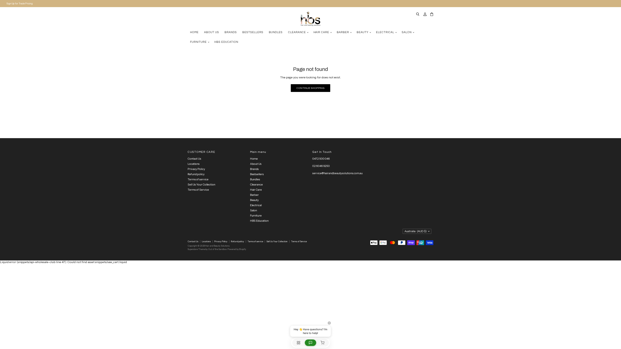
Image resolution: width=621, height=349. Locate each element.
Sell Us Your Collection (201, 184)
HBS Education (226, 42)
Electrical (385, 32)
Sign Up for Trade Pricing (19, 3)
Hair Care (321, 32)
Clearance (297, 32)
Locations (194, 163)
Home (194, 32)
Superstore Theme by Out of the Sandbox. (207, 249)
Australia (415, 231)
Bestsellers (252, 32)
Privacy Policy (196, 169)
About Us (211, 32)
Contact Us (194, 158)
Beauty (363, 32)
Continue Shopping (310, 88)
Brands (230, 32)
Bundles (276, 32)
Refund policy (196, 174)
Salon (407, 32)
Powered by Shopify (237, 249)
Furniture (198, 42)
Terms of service (198, 179)
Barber (343, 32)
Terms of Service (198, 189)
